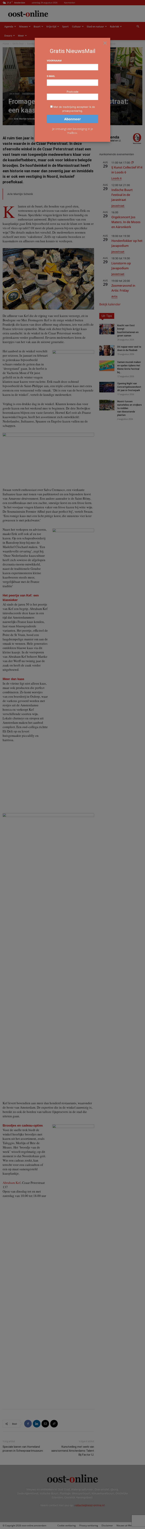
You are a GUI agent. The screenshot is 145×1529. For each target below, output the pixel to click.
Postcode (72, 91)
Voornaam (54, 60)
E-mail (51, 76)
